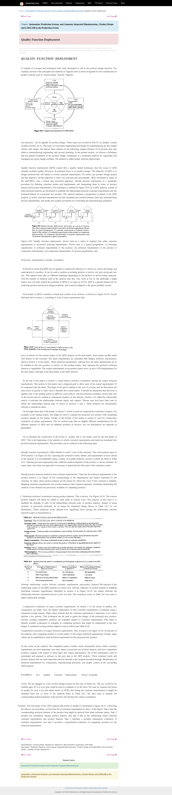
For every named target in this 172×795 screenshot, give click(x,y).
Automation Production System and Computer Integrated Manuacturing (54, 11)
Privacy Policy (69, 788)
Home (21, 11)
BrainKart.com (32, 3)
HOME (45, 3)
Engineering (79, 3)
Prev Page (27, 16)
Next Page (111, 16)
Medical (69, 3)
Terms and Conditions (81, 788)
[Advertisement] (137, 45)
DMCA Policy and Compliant (98, 788)
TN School (98, 3)
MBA (89, 3)
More (123, 3)
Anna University (57, 3)
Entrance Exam (111, 3)
